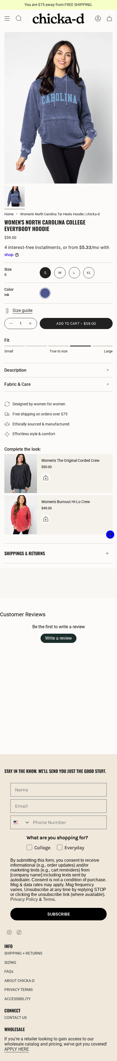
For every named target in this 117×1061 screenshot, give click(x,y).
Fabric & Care (17, 384)
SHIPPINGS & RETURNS (24, 553)
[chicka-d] (58, 18)
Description (15, 370)
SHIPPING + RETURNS (23, 953)
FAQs (8, 971)
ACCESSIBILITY (17, 999)
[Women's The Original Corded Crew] (20, 473)
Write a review (58, 638)
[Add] (45, 477)
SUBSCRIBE (58, 914)
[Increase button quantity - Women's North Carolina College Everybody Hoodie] (30, 323)
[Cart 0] (109, 18)
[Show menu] (7, 18)
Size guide (22, 310)
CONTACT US (15, 1017)
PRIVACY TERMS (18, 989)
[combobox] (20, 822)
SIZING (10, 962)
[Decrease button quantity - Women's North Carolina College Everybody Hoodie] (10, 323)
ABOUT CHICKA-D (19, 980)
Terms (49, 899)
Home (9, 214)
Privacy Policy (24, 899)
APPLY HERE (16, 1049)
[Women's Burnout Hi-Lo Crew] (20, 514)
